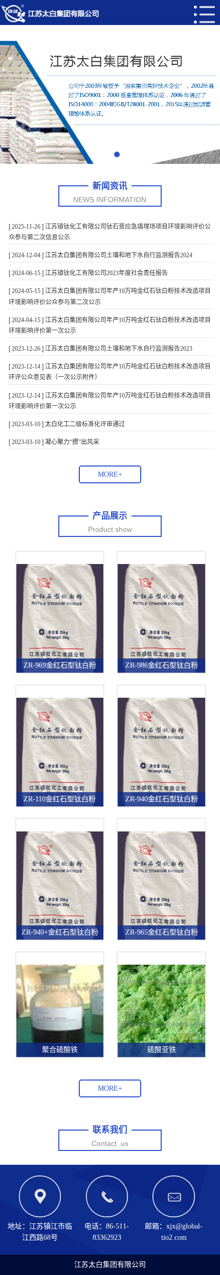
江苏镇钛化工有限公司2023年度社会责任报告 (105, 273)
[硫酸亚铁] (161, 1010)
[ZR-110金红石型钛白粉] (59, 751)
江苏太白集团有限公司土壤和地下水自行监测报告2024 (117, 255)
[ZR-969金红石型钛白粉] (59, 618)
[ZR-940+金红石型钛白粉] (59, 885)
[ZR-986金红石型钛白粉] (161, 618)
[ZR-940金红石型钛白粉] (161, 751)
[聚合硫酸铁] (59, 1010)
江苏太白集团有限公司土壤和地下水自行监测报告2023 (117, 348)
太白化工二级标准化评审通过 (84, 424)
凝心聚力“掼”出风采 (71, 442)
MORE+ (110, 474)
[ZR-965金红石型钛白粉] (161, 885)
